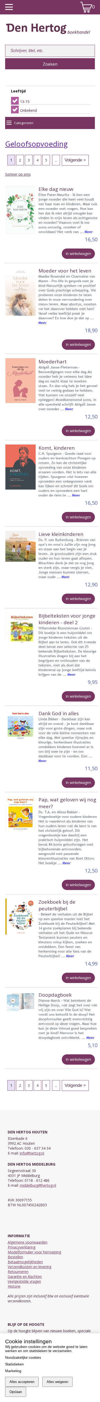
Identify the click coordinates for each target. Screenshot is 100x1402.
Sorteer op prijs (18, 174)
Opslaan (15, 1392)
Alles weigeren (57, 1382)
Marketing (13, 1371)
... (56, 160)
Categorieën (23, 123)
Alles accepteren (21, 1382)
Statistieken (14, 1364)
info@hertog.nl (32, 1153)
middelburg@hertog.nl (38, 1185)
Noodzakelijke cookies (23, 1357)
